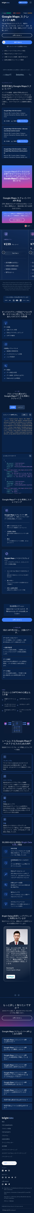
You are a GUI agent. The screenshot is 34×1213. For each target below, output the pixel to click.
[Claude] (12, 1177)
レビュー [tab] (20, 407)
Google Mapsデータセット (16, 178)
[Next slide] (30, 252)
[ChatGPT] (2, 1177)
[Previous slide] (3, 252)
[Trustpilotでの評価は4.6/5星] (6, 13)
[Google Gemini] (9, 1177)
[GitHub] (9, 1170)
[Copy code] (30, 414)
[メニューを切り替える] (30, 2)
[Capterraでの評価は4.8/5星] (27, 13)
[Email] (5, 1184)
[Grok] (15, 1177)
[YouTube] (5, 1170)
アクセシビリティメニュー (9, 1210)
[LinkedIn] (2, 1170)
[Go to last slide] (15, 995)
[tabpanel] (17, 453)
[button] (9, 1163)
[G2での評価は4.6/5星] (17, 13)
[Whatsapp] (2, 1184)
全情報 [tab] (13, 407)
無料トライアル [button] (23, 2)
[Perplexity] (5, 1177)
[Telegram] (9, 1184)
